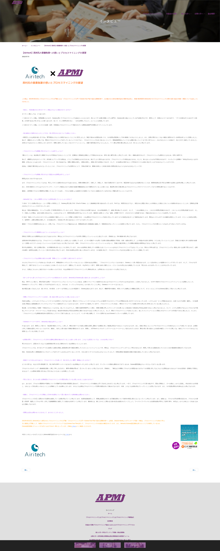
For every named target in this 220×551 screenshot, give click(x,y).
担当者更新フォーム (123, 536)
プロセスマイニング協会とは (102, 525)
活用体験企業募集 (103, 536)
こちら (74, 426)
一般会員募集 (120, 532)
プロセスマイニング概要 (123, 517)
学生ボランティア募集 (109, 532)
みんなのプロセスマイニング (120, 525)
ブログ (110, 528)
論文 (132, 517)
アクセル (132, 525)
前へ (26, 470)
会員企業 (97, 540)
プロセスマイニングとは (108, 517)
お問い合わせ (145, 11)
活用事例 (110, 521)
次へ (194, 470)
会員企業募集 (113, 536)
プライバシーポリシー (107, 540)
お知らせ (143, 8)
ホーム (110, 513)
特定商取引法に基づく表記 (122, 540)
